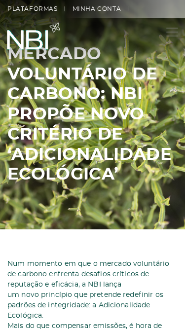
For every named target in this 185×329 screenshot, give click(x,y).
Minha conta (97, 9)
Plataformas (32, 9)
